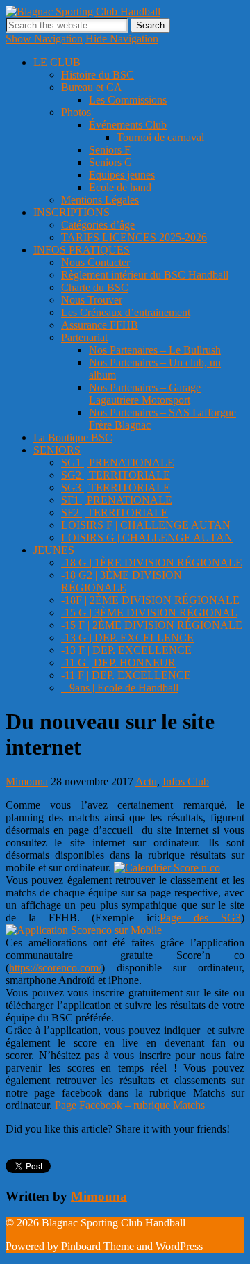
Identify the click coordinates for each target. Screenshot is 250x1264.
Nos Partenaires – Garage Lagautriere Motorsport (145, 393)
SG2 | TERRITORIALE (115, 475)
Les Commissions (128, 100)
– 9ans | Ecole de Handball (119, 687)
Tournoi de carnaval (160, 137)
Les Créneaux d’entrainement (125, 312)
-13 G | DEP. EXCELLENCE (127, 637)
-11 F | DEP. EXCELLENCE (126, 675)
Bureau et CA (91, 87)
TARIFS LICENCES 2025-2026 (134, 237)
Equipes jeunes (122, 175)
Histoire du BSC (97, 75)
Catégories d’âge (98, 225)
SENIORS (57, 450)
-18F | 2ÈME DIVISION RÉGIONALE (150, 600)
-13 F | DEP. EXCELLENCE (126, 650)
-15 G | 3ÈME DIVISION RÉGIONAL (149, 612)
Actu (146, 781)
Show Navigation (44, 38)
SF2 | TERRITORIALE (114, 512)
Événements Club (128, 125)
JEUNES (53, 550)
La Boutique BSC (72, 437)
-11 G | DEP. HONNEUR (118, 662)
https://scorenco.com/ (55, 968)
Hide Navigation (121, 38)
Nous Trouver (91, 300)
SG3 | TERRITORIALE (115, 487)
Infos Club (185, 781)
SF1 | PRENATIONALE (116, 500)
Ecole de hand (120, 187)
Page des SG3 (200, 918)
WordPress (179, 1246)
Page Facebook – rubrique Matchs (130, 1105)
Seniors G (111, 162)
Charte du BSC (94, 287)
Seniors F (110, 150)
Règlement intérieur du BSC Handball (144, 275)
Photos (76, 112)
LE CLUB (57, 62)
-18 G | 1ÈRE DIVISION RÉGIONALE (151, 562)
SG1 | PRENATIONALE (117, 462)
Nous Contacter (95, 262)
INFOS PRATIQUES (81, 250)
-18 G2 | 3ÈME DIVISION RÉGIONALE (121, 581)
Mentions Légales (100, 200)
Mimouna (27, 781)
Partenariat (84, 337)
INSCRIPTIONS (71, 212)
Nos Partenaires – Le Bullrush (155, 350)
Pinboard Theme (97, 1246)
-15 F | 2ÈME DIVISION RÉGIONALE (151, 625)
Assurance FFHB (99, 325)
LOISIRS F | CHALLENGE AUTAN (146, 525)
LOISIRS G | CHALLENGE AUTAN (147, 537)
